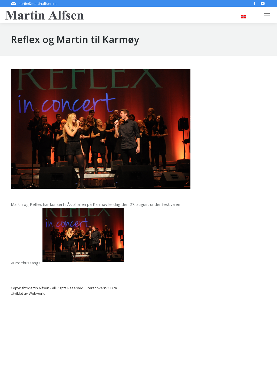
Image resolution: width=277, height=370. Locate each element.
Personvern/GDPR (102, 287)
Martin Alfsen (38, 287)
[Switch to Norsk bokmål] (244, 16)
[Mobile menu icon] (267, 15)
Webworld (37, 293)
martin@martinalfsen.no (38, 3)
